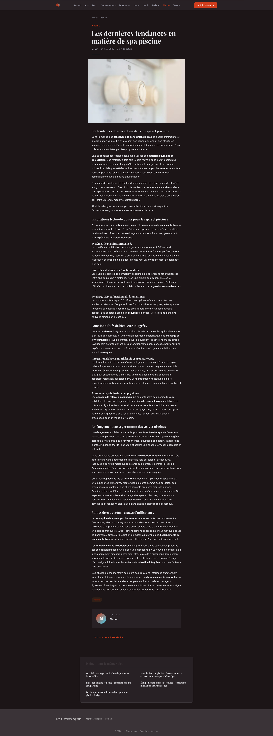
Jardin (146, 5)
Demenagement (108, 5)
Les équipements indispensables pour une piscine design (107, 694)
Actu (86, 5)
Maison (155, 5)
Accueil (77, 5)
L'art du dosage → (206, 5)
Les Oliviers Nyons (68, 719)
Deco (94, 5)
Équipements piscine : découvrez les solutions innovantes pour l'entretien (163, 684)
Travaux (177, 5)
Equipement (125, 5)
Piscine (166, 5)
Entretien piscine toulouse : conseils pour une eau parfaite (108, 684)
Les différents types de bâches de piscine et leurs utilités (107, 675)
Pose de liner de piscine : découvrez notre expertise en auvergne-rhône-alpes (161, 675)
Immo (136, 5)
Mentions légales (94, 719)
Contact (108, 719)
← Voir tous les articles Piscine (107, 637)
